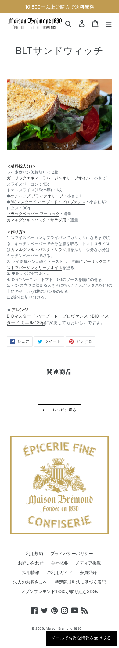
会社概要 (59, 562)
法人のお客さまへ (30, 581)
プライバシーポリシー (71, 553)
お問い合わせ (31, 562)
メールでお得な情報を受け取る (81, 638)
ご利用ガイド (59, 572)
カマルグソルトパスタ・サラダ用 (36, 219)
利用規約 (34, 553)
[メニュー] (108, 24)
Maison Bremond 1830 (63, 628)
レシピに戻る (64, 409)
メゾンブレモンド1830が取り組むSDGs (59, 591)
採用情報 (30, 572)
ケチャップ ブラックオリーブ (36, 195)
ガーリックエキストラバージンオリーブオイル (48, 177)
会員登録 (88, 572)
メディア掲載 (88, 562)
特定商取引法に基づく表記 (80, 581)
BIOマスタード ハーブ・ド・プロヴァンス (47, 201)
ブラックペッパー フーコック (33, 213)
